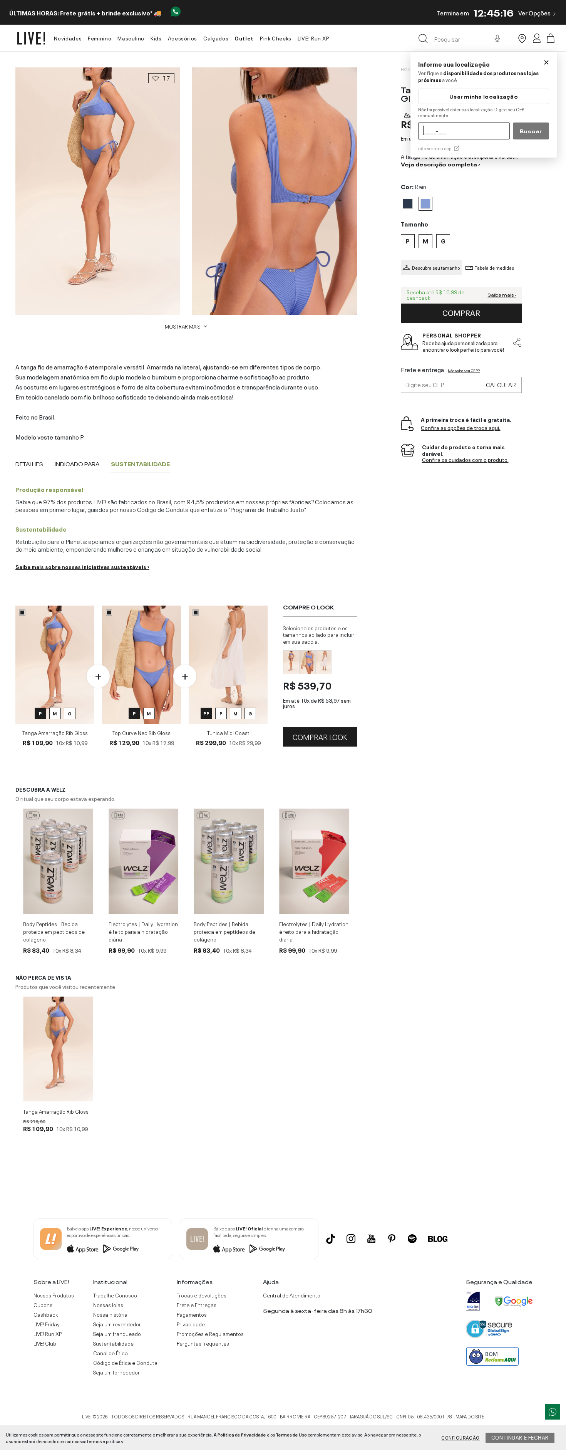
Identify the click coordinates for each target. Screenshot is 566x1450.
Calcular (501, 384)
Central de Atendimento (291, 1295)
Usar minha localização (483, 96)
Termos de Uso (291, 1434)
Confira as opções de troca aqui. (460, 427)
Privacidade (191, 1324)
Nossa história (110, 1314)
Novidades (68, 38)
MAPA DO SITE (469, 1416)
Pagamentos (192, 1314)
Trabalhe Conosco (115, 1295)
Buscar (531, 130)
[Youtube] (371, 1238)
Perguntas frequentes (203, 1343)
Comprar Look (320, 736)
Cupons (42, 1304)
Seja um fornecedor (116, 1372)
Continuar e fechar (520, 1437)
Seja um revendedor (117, 1324)
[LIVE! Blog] (437, 1239)
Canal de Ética (110, 1352)
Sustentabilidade (113, 1343)
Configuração (460, 1437)
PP (206, 713)
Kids (156, 38)
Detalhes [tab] (29, 464)
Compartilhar (517, 342)
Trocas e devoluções (201, 1295)
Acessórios (182, 38)
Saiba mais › (501, 295)
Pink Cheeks (275, 38)
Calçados (215, 38)
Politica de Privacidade (242, 1434)
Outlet (244, 38)
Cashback (45, 1314)
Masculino (130, 38)
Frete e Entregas (196, 1304)
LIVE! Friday (46, 1324)
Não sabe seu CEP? (464, 370)
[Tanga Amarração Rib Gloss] (58, 1049)
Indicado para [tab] (77, 464)
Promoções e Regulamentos (210, 1333)
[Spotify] (412, 1238)
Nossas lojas (108, 1304)
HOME (407, 69)
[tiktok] (330, 1239)
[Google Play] (121, 1248)
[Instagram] (351, 1238)
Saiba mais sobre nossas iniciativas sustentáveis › (82, 566)
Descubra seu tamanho (436, 267)
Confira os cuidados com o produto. (465, 459)
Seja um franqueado (117, 1333)
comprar (461, 312)
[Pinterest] (391, 1238)
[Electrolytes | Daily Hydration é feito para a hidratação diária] (144, 861)
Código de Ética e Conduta (125, 1362)
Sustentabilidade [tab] (140, 464)
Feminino (99, 38)
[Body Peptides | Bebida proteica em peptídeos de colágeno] (58, 861)
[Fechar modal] (546, 62)
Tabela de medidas (494, 267)
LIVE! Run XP (314, 38)
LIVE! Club (44, 1343)
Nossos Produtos (53, 1295)
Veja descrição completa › (440, 164)
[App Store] (83, 1248)
